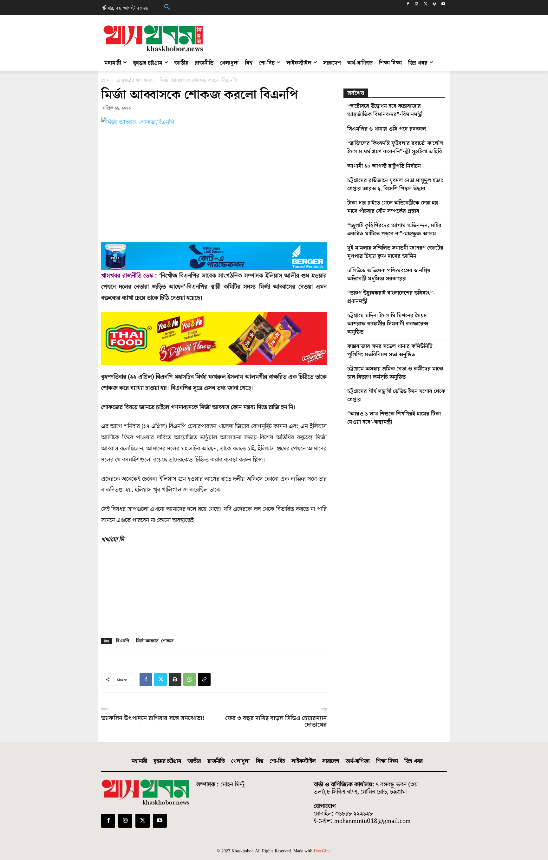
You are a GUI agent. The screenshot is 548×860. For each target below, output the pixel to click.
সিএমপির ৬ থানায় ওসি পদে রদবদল (386, 129)
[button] (167, 7)
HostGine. (323, 851)
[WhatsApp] (189, 679)
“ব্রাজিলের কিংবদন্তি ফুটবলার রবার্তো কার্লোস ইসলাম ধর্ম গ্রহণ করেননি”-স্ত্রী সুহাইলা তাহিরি (395, 147)
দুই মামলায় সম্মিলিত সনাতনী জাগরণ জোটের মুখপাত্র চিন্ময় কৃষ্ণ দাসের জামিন (395, 252)
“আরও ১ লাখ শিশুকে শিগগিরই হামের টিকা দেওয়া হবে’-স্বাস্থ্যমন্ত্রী (394, 418)
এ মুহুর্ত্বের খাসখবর (134, 80)
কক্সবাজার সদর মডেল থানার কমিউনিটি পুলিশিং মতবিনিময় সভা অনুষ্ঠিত (390, 350)
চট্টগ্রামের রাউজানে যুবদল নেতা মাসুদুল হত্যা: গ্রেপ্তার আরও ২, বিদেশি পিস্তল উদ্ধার (395, 184)
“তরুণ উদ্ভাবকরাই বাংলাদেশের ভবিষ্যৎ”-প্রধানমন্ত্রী (391, 297)
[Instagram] (417, 4)
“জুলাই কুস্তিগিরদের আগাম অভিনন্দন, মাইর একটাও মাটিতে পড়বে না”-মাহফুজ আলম (394, 229)
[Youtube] (443, 4)
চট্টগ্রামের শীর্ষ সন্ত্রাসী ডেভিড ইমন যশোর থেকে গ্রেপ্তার (396, 395)
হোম (105, 80)
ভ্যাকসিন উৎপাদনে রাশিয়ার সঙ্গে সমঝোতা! (153, 718)
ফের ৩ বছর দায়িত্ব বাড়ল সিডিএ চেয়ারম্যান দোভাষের (275, 721)
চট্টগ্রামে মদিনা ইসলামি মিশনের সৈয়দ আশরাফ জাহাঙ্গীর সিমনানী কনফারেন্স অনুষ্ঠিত (387, 324)
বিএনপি (122, 641)
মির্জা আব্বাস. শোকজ (154, 641)
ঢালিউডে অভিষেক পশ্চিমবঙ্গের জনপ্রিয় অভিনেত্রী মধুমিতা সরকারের (388, 274)
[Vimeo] (434, 4)
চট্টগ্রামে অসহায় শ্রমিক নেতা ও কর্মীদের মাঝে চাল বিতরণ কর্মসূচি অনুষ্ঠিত (395, 373)
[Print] (175, 679)
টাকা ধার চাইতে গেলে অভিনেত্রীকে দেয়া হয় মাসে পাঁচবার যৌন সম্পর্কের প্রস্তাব (392, 207)
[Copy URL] (204, 679)
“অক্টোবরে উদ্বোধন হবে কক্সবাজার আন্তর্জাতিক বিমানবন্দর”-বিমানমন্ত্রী (384, 110)
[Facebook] (408, 4)
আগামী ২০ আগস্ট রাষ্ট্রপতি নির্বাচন (384, 166)
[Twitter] (425, 4)
